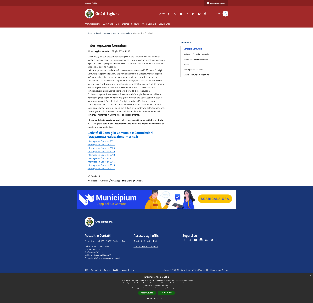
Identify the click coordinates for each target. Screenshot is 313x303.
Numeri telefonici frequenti (146, 246)
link (180, 288)
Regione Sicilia (91, 3)
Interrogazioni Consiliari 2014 (101, 168)
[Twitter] (173, 13)
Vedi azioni (185, 42)
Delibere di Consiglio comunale (196, 54)
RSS (86, 270)
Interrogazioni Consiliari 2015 (101, 165)
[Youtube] (180, 13)
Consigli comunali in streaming (196, 74)
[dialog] (156, 288)
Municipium (215, 270)
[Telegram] (198, 13)
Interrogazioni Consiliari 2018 (101, 155)
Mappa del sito (128, 270)
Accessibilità (96, 270)
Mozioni (187, 64)
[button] (156, 298)
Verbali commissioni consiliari (196, 59)
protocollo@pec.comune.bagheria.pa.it (104, 258)
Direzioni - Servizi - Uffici (145, 241)
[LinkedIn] (192, 13)
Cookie (116, 270)
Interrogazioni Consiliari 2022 (101, 141)
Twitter (105, 180)
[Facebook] (167, 13)
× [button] (310, 276)
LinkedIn (139, 180)
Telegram (128, 180)
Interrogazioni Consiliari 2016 (101, 161)
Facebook (94, 180)
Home (90, 33)
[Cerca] (225, 14)
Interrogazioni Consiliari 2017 (101, 158)
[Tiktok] (204, 13)
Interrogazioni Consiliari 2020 (101, 148)
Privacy (107, 270)
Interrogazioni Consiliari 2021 (101, 144)
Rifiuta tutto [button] (166, 293)
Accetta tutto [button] (147, 293)
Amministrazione (103, 33)
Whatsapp (116, 180)
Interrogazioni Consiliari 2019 (101, 151)
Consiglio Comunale (121, 33)
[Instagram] (186, 13)
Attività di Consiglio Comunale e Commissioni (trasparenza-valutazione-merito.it (120, 134)
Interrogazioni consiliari (193, 69)
